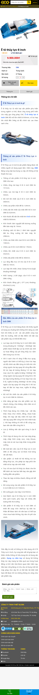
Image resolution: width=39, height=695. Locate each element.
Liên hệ (23, 655)
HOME (3, 6)
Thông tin (9, 91)
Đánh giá (29, 91)
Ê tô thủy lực (13, 6)
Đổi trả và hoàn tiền (7, 645)
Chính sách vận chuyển (8, 636)
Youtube (4, 655)
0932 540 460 (15, 618)
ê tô (28, 216)
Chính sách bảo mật (7, 642)
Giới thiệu (23, 652)
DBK (17, 67)
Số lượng (5, 77)
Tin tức (23, 658)
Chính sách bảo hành (7, 639)
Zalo (3, 661)
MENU (35, 2)
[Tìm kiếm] (29, 2)
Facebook (5, 652)
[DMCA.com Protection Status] (17, 628)
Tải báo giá (33, 56)
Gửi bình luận (8, 597)
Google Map (6, 658)
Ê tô (8, 6)
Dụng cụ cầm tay (14, 558)
